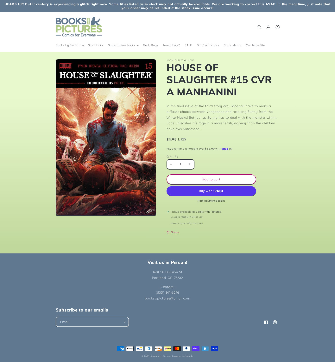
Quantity (172, 156)
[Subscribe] (123, 322)
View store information (187, 223)
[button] (69, 45)
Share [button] (175, 232)
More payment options (211, 200)
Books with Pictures (160, 356)
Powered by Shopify (182, 356)
